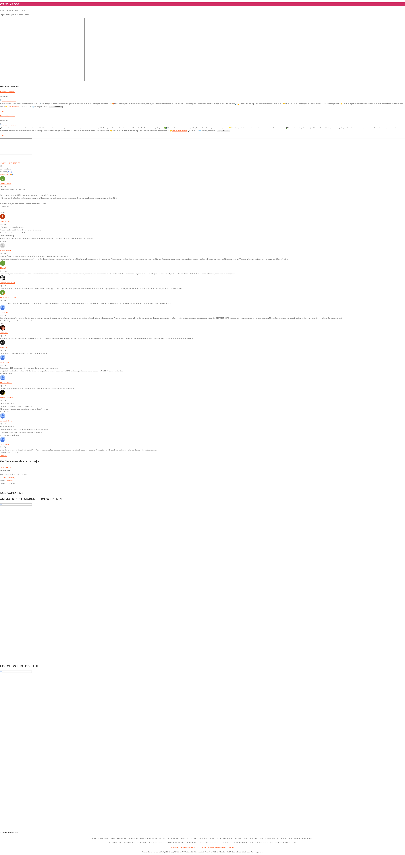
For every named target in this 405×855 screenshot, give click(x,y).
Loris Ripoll (4, 312)
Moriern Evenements (7, 92)
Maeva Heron (4, 362)
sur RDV (9, 480)
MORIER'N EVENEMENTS (10, 163)
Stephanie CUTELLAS (8, 297)
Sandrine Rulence (6, 421)
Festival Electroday (6, 397)
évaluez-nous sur (5, 174)
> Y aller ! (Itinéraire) (7, 477)
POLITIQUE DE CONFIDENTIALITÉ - (185, 847)
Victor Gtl (3, 347)
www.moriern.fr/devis (179, 131)
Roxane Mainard (5, 250)
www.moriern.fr (13, 107)
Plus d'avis (3, 456)
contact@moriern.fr (7, 467)
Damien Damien (5, 184)
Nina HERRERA (6, 383)
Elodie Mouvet (5, 221)
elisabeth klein (4, 444)
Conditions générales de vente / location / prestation (217, 847)
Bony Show (4, 333)
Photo (2, 111)
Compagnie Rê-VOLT (7, 283)
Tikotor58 (3, 268)
